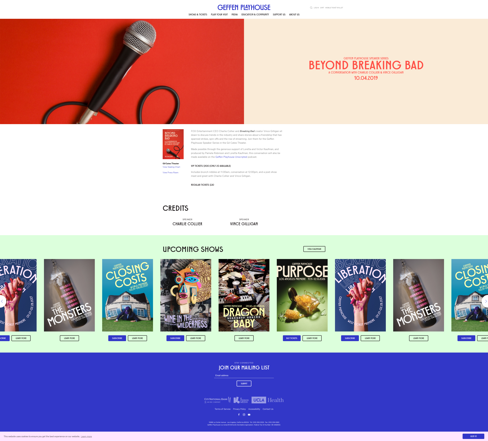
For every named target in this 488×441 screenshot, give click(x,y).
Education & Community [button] (255, 14)
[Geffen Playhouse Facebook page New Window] (239, 414)
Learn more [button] (86, 436)
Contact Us (268, 409)
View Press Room (170, 172)
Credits (174, 26)
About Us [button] (294, 14)
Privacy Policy (239, 409)
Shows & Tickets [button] (198, 14)
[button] (311, 7)
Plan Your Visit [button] (219, 14)
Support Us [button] (279, 14)
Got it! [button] (473, 436)
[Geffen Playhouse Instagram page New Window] (244, 414)
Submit (244, 383)
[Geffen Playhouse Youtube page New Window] (249, 414)
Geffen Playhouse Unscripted (231, 156)
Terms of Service (223, 409)
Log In (316, 8)
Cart (322, 8)
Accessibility (254, 409)
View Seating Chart (171, 167)
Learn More (244, 338)
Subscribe (350, 338)
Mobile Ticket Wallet (334, 8)
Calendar (314, 248)
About (166, 26)
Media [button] (235, 14)
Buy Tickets (291, 338)
